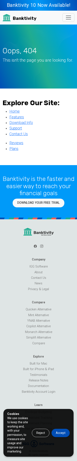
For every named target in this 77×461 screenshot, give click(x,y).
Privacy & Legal (38, 289)
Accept (60, 433)
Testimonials (38, 375)
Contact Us (18, 134)
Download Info (21, 123)
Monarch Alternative (38, 332)
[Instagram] (41, 246)
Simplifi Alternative (38, 337)
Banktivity (24, 18)
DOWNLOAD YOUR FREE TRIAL (38, 203)
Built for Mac (38, 363)
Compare (38, 343)
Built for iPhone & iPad (38, 369)
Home (14, 111)
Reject (40, 433)
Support (15, 128)
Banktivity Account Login (38, 392)
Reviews (16, 143)
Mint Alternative (38, 315)
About (38, 272)
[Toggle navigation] (68, 17)
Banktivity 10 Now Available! (38, 5)
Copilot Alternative (38, 326)
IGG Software (39, 266)
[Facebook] (35, 246)
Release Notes (38, 380)
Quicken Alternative (38, 309)
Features (16, 117)
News (38, 283)
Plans (13, 149)
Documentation (38, 386)
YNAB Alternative (38, 321)
